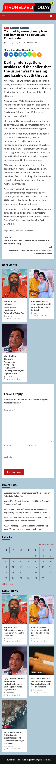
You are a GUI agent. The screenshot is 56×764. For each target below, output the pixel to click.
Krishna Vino (9, 746)
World (40, 672)
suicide (11, 230)
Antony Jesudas (37, 690)
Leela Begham (11, 43)
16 (43, 567)
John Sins (9, 316)
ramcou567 (36, 313)
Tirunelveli (25, 28)
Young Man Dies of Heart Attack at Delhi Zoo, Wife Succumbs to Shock (27, 502)
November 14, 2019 (26, 43)
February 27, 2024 (11, 319)
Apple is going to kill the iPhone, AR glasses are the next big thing (26, 240)
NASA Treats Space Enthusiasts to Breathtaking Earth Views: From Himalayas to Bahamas (26, 527)
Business (8, 349)
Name (7, 445)
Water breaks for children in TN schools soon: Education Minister (30, 250)
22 (36, 572)
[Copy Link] (34, 54)
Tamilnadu (14, 28)
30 (43, 578)
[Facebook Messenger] (11, 54)
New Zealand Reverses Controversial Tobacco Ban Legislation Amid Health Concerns (27, 519)
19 (13, 572)
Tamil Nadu (19, 230)
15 (36, 567)
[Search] (51, 16)
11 (6, 567)
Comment (9, 410)
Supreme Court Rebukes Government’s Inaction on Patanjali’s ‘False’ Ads (14, 307)
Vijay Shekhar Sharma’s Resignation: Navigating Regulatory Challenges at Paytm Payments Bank (14, 365)
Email (32, 445)
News (7, 28)
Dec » (10, 584)
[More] (39, 54)
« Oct (4, 584)
